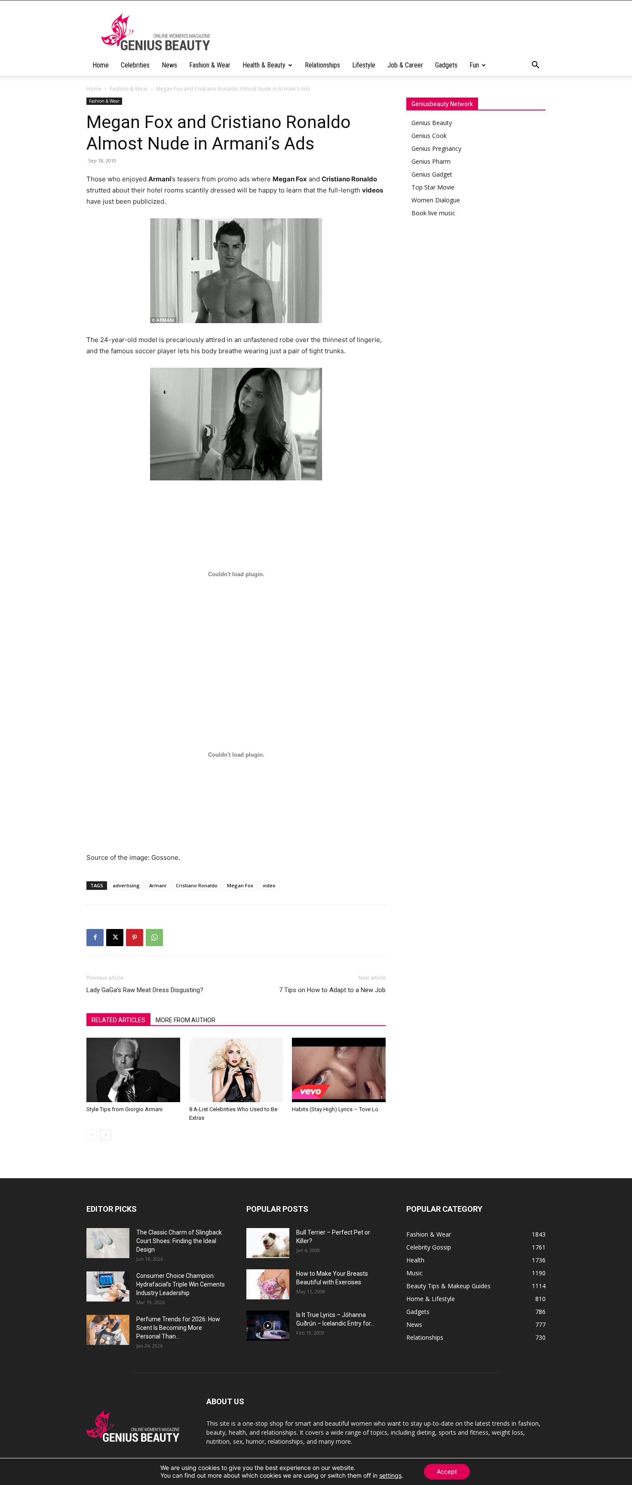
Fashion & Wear (209, 65)
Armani (157, 885)
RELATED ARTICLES (118, 1020)
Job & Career (405, 65)
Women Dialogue (435, 200)
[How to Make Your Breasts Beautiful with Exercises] (267, 1284)
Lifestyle (363, 65)
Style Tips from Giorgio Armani (124, 1109)
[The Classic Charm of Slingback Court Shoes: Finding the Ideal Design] (107, 1243)
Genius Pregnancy (436, 148)
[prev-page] (91, 1135)
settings (390, 1475)
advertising (126, 885)
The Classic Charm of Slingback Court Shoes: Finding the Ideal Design (179, 1241)
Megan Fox (240, 885)
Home (100, 65)
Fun (474, 65)
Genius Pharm (431, 161)
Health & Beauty (263, 65)
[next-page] (105, 1135)
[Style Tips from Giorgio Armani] (133, 1070)
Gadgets (446, 65)
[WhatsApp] (154, 937)
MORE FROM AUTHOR (185, 1020)
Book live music (433, 213)
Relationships (322, 65)
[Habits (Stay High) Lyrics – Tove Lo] (339, 1070)
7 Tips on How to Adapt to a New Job (332, 990)
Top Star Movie (432, 187)
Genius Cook (429, 135)
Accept (447, 1471)
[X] (114, 937)
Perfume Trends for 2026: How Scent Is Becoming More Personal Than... (178, 1328)
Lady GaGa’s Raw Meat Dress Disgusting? (144, 990)
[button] (535, 66)
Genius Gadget (431, 174)
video (269, 885)
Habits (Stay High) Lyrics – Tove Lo (335, 1109)
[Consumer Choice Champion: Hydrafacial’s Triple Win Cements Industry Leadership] (107, 1286)
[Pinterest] (134, 937)
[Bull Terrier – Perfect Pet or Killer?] (267, 1243)
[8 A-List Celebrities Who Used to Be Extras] (236, 1070)
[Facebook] (95, 937)
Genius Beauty (431, 123)
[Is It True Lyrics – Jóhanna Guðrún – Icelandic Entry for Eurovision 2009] (267, 1326)
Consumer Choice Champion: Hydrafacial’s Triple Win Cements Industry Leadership (180, 1284)
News (169, 65)
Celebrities (135, 65)
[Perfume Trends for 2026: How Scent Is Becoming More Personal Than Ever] (107, 1330)
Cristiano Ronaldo (197, 885)
